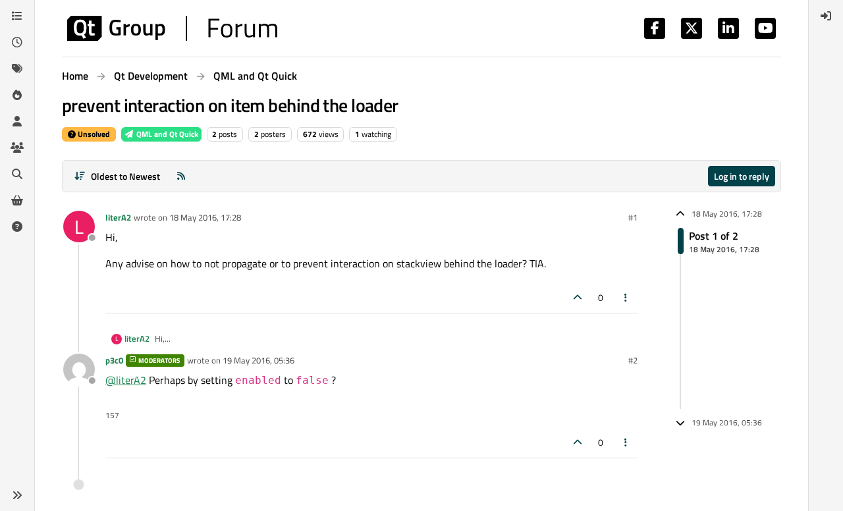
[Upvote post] (577, 297)
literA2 (118, 217)
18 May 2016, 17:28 (205, 217)
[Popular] (17, 94)
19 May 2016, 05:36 (258, 360)
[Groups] (17, 147)
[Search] (17, 173)
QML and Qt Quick (166, 134)
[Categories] (17, 15)
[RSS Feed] (181, 176)
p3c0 (114, 360)
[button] (17, 495)
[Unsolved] (17, 226)
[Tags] (17, 68)
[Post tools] (626, 297)
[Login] (826, 15)
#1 (633, 217)
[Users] (17, 121)
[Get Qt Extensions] (17, 200)
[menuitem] (826, 15)
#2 (633, 360)
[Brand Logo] (172, 28)
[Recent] (17, 42)
